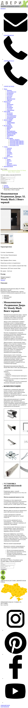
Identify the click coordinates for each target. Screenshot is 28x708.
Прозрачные (10, 104)
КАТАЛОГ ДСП (14, 145)
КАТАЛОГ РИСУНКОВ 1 (17, 141)
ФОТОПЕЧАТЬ (11, 131)
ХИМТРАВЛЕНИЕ (12, 132)
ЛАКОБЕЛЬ (10, 135)
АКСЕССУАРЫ (8, 120)
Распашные (10, 107)
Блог (8, 162)
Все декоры (10, 138)
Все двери (6, 187)
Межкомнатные (11, 98)
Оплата (9, 151)
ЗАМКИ (9, 121)
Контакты (9, 163)
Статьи (5, 146)
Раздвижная (10, 118)
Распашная (10, 94)
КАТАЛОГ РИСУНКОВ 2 (17, 142)
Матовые (9, 105)
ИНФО (6, 158)
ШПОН (9, 128)
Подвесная (10, 113)
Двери (5, 89)
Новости (9, 160)
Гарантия (9, 148)
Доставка (9, 152)
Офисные (9, 100)
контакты (3, 8)
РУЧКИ (9, 124)
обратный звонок (8, 166)
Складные (9, 96)
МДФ (8, 129)
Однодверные (10, 110)
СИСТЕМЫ (7, 111)
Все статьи (10, 156)
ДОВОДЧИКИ (11, 122)
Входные (9, 97)
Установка (9, 153)
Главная (6, 185)
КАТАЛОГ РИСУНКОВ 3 (17, 144)
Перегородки (7, 101)
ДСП (8, 136)
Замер (8, 155)
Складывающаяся (11, 115)
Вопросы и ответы (12, 165)
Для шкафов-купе (11, 91)
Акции (8, 159)
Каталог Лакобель (14, 139)
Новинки (9, 90)
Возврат (9, 149)
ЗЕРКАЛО (10, 127)
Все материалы (8, 125)
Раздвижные (10, 93)
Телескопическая (11, 117)
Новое (8, 103)
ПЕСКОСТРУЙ (11, 134)
